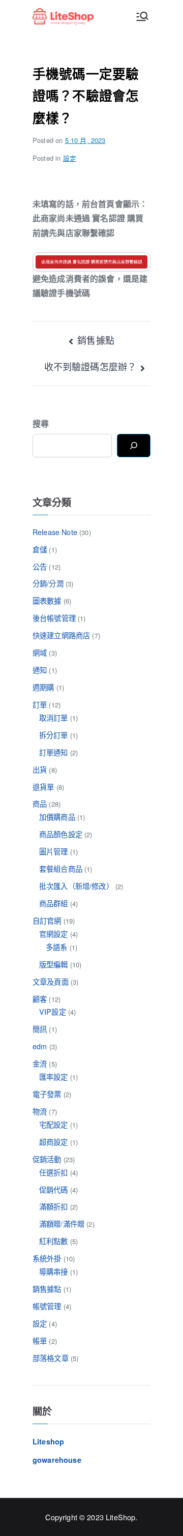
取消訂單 (53, 717)
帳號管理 (47, 1306)
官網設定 (53, 933)
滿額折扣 (53, 1206)
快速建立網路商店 (61, 635)
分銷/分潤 (48, 583)
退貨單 (43, 786)
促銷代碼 (53, 1189)
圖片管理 (53, 851)
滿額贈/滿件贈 (61, 1223)
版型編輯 (53, 964)
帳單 (40, 1340)
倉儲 (40, 549)
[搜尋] (133, 445)
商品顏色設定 (60, 834)
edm (40, 1046)
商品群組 (53, 903)
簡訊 (40, 1028)
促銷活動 (47, 1159)
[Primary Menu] (142, 16)
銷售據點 (95, 339)
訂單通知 (53, 752)
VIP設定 (52, 1011)
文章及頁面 (51, 981)
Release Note (55, 531)
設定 (69, 158)
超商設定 (53, 1141)
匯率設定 (53, 1076)
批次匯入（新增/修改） (76, 885)
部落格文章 (51, 1357)
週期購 (43, 687)
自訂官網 (47, 920)
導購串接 (53, 1271)
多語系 (56, 946)
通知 (40, 669)
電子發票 (47, 1093)
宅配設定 (53, 1124)
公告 (40, 566)
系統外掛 (47, 1258)
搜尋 (41, 423)
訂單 (40, 704)
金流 (40, 1063)
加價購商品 (57, 816)
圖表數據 (47, 600)
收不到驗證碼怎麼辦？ (90, 366)
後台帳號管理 (54, 617)
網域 (40, 652)
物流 (40, 1111)
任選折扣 (53, 1172)
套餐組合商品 (60, 868)
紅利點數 (53, 1240)
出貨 (40, 769)
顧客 (40, 998)
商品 (40, 803)
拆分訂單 (53, 734)
